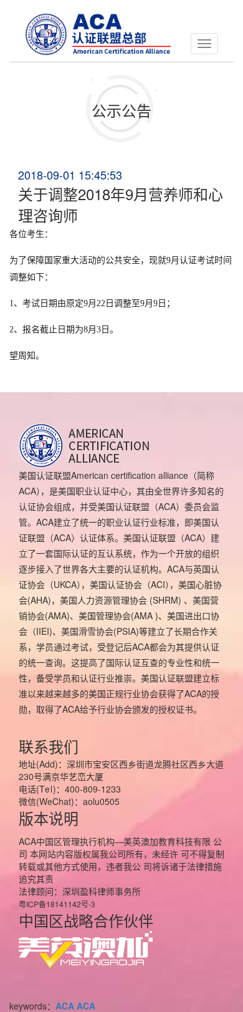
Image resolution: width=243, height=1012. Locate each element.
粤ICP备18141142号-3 (57, 904)
